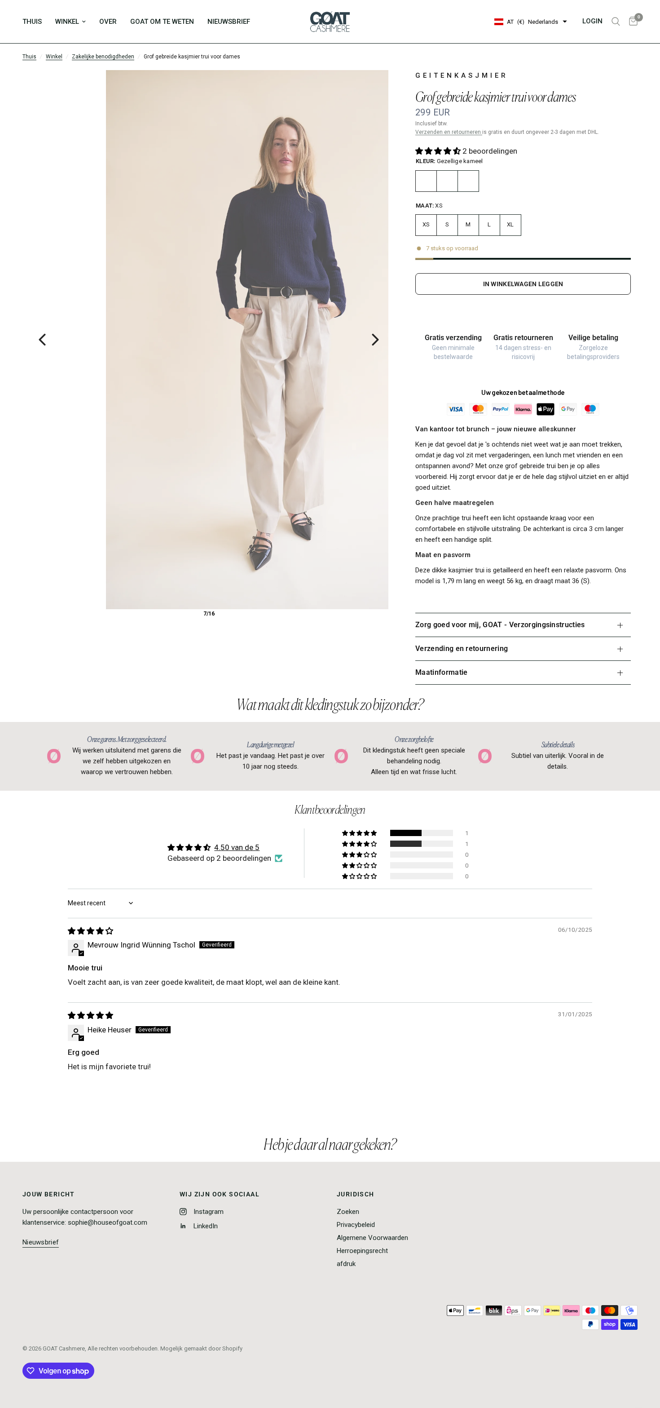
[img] (90, 930)
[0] (631, 21)
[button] (438, 150)
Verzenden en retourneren (448, 132)
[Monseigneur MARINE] (447, 181)
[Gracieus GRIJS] (468, 181)
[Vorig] (42, 339)
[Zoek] (616, 21)
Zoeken (348, 1212)
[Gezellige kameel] (426, 181)
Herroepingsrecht (362, 1251)
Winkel (54, 56)
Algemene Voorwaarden (372, 1238)
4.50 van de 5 (237, 847)
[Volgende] (375, 339)
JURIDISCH (355, 1194)
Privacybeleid (356, 1225)
